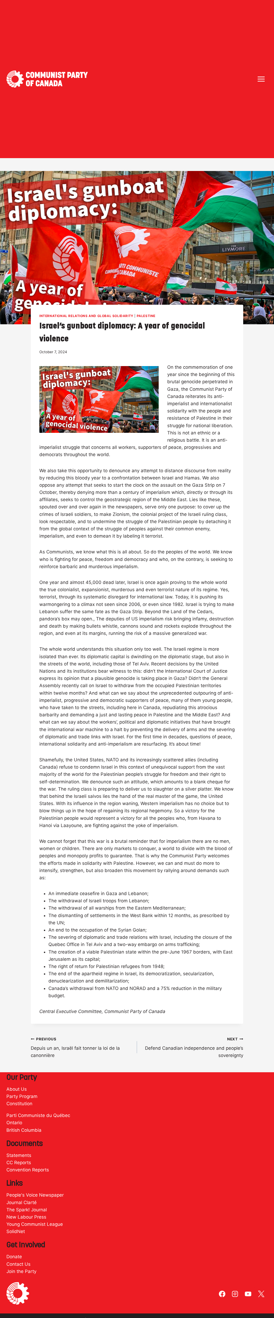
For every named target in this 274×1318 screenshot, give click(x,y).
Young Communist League (34, 1224)
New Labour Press (26, 1217)
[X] (261, 1294)
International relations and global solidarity (86, 316)
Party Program (21, 1096)
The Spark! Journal (26, 1209)
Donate (14, 1256)
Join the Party (21, 1271)
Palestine (146, 316)
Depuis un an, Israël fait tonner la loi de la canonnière (75, 1047)
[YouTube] (248, 1294)
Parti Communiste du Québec (38, 1115)
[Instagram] (235, 1294)
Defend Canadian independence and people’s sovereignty (194, 1047)
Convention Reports (27, 1169)
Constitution (19, 1103)
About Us (16, 1089)
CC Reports (18, 1162)
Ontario (14, 1122)
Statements (18, 1155)
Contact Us (18, 1264)
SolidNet (15, 1231)
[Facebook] (222, 1294)
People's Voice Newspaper (35, 1195)
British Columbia (23, 1130)
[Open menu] (261, 79)
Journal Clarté (21, 1202)
